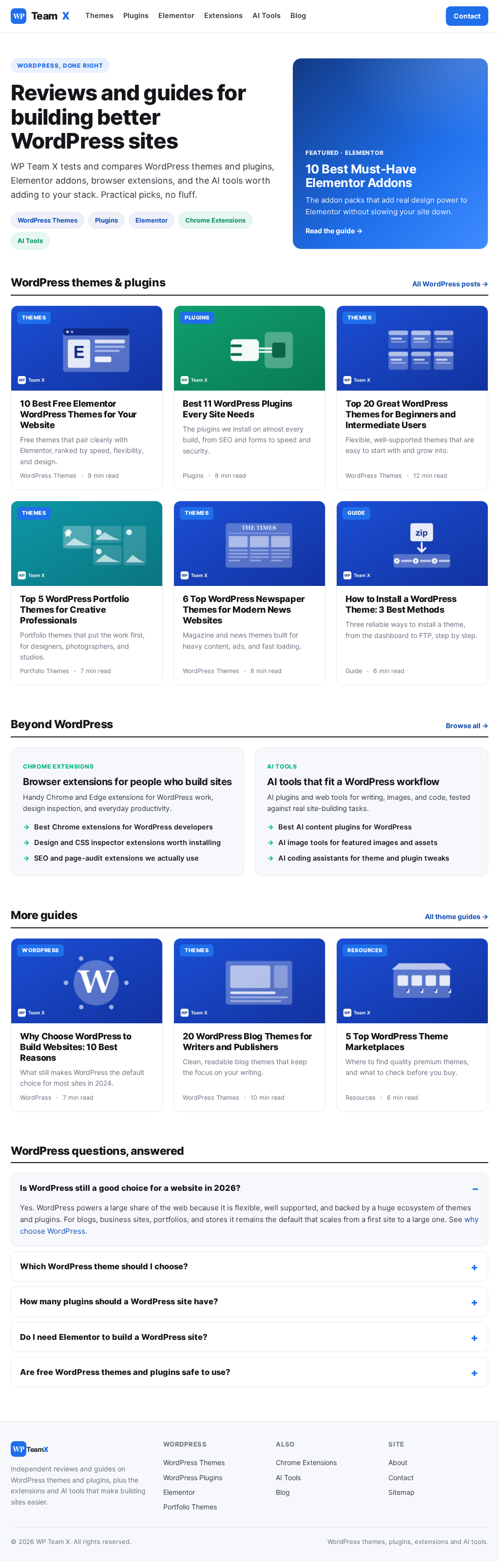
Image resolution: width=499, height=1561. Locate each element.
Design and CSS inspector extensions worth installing (122, 842)
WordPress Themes (194, 1462)
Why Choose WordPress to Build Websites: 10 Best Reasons (76, 1047)
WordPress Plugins (192, 1477)
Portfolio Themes (190, 1507)
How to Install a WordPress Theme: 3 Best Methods (401, 604)
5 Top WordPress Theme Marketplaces (396, 1041)
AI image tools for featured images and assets (352, 842)
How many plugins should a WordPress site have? (119, 1301)
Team (41, 16)
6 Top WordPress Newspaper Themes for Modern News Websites (244, 609)
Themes (99, 15)
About (397, 1462)
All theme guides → (456, 916)
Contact (467, 16)
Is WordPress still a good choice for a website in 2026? (130, 1188)
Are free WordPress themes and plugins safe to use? (125, 1372)
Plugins (136, 15)
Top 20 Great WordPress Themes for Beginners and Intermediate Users (400, 414)
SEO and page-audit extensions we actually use (111, 858)
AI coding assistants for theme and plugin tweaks (358, 858)
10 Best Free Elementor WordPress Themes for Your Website (78, 414)
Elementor (176, 15)
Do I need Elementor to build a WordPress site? (114, 1337)
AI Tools (266, 15)
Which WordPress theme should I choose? (104, 1266)
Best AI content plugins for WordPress (339, 827)
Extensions (223, 15)
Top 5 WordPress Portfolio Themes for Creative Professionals (74, 609)
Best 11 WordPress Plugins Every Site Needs (237, 408)
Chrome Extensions (306, 1462)
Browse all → (467, 725)
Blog (298, 15)
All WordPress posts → (450, 284)
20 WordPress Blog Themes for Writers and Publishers (247, 1041)
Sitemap (401, 1492)
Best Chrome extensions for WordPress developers (118, 827)
